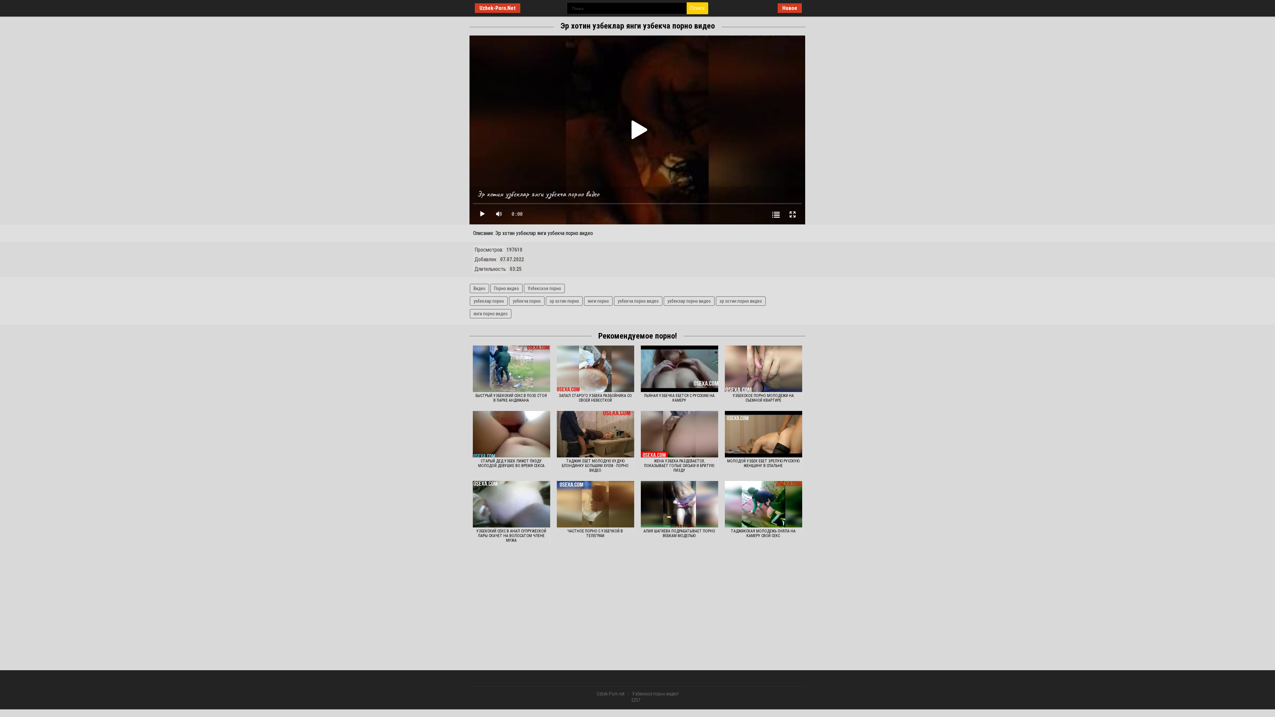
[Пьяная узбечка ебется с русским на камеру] (679, 369)
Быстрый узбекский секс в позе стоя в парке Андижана (511, 398)
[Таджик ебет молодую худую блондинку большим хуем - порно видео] (595, 434)
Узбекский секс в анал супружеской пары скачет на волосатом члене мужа (511, 536)
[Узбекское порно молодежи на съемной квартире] (763, 369)
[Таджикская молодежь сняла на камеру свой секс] (763, 504)
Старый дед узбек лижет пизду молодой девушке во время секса (511, 463)
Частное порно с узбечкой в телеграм (595, 533)
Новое (789, 8)
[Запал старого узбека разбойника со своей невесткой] (595, 369)
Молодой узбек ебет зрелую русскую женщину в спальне (763, 463)
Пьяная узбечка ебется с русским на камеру (679, 398)
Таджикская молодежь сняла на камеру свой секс (763, 533)
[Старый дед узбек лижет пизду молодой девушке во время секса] (511, 434)
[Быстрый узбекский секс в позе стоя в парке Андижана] (511, 369)
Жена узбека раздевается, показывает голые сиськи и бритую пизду (679, 466)
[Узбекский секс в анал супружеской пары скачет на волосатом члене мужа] (511, 504)
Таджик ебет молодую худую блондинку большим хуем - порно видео (595, 466)
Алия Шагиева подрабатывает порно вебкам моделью (679, 533)
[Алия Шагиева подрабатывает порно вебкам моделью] (679, 504)
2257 (635, 700)
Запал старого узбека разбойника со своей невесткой (595, 398)
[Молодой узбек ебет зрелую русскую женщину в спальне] (763, 434)
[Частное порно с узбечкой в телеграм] (595, 504)
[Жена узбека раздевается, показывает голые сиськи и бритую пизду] (679, 434)
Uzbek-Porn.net (611, 693)
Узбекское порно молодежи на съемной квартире (763, 398)
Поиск (697, 8)
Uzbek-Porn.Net (497, 8)
